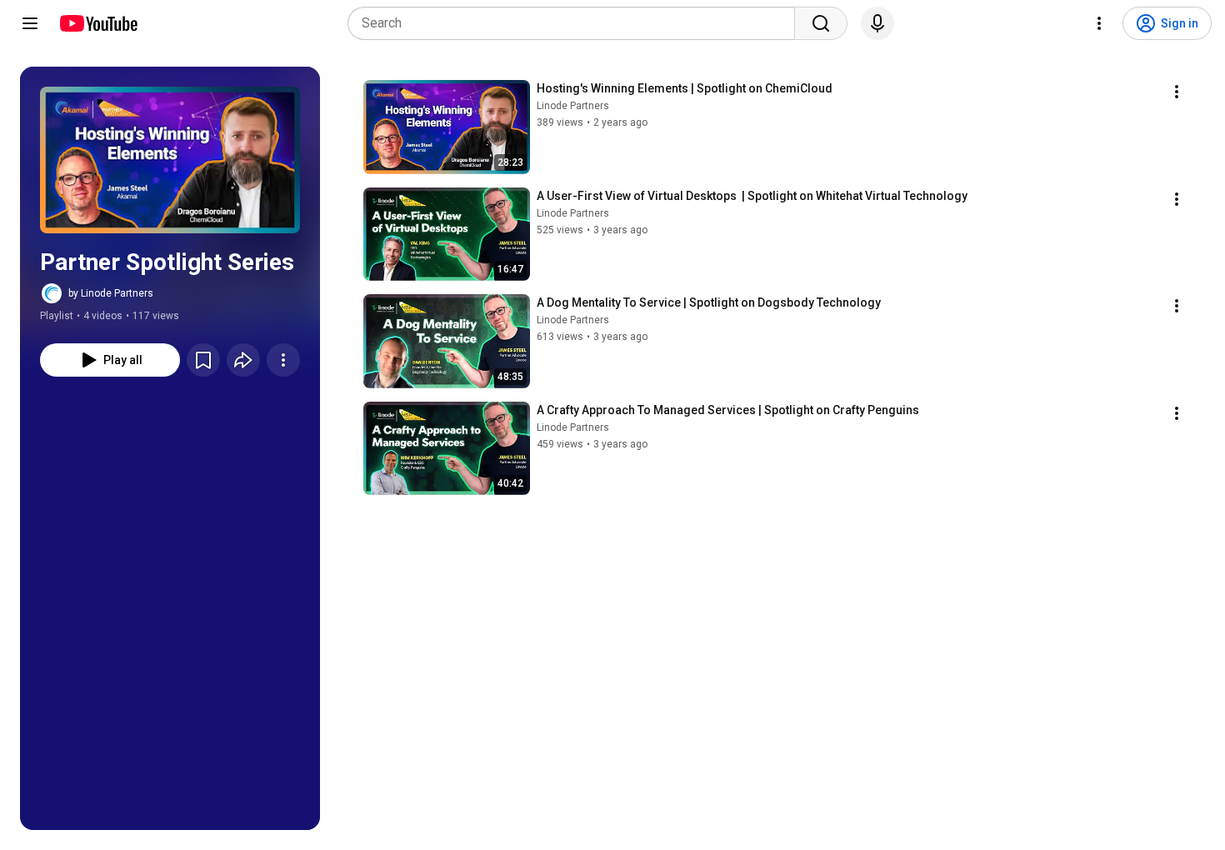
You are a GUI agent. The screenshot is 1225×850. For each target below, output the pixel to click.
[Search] (821, 23)
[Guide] (30, 23)
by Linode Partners (110, 293)
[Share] (243, 360)
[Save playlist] (203, 360)
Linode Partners (573, 106)
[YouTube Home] (98, 23)
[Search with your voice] (877, 23)
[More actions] (283, 360)
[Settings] (1099, 23)
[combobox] (576, 23)
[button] (170, 160)
